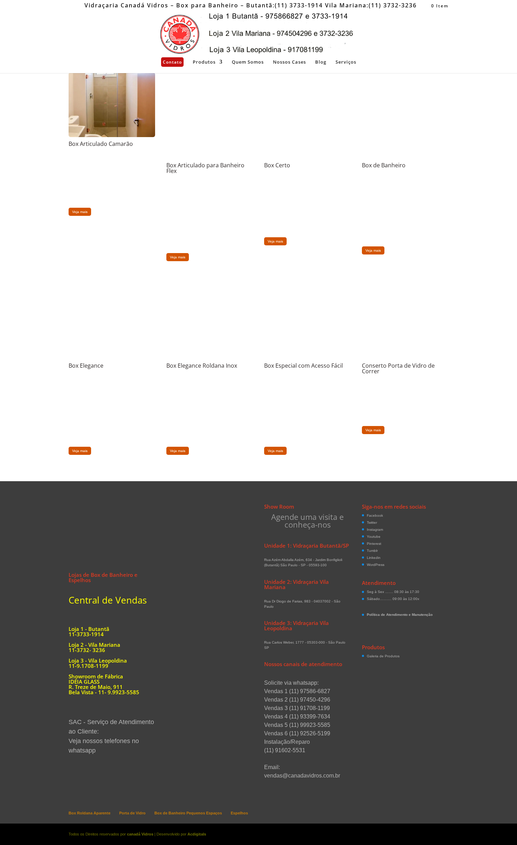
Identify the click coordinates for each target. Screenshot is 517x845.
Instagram (375, 529)
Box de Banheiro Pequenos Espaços (188, 813)
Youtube (374, 536)
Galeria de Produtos (383, 656)
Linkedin (374, 558)
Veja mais (80, 212)
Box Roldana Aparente (89, 813)
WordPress (375, 565)
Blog (320, 62)
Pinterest (374, 544)
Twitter (372, 522)
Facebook (375, 515)
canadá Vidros (140, 834)
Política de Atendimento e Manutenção (400, 615)
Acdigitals (196, 834)
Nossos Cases (289, 62)
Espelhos (239, 813)
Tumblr (372, 551)
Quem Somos (248, 62)
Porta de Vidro (132, 813)
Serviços (346, 62)
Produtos (204, 62)
